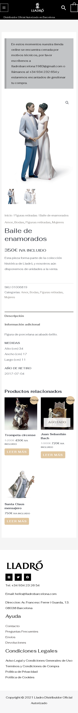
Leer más (17, 452)
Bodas (19, 222)
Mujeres (58, 222)
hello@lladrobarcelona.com (36, 594)
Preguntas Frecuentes (21, 631)
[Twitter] (18, 577)
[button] (64, 8)
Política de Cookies (19, 677)
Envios (10, 637)
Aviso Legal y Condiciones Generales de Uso (38, 660)
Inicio (8, 215)
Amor (9, 222)
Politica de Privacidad (21, 672)
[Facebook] (27, 577)
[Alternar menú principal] (4, 8)
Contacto (12, 626)
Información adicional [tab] (22, 324)
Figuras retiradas (26, 215)
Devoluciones (15, 642)
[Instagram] (9, 577)
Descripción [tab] (14, 316)
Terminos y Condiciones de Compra (32, 666)
